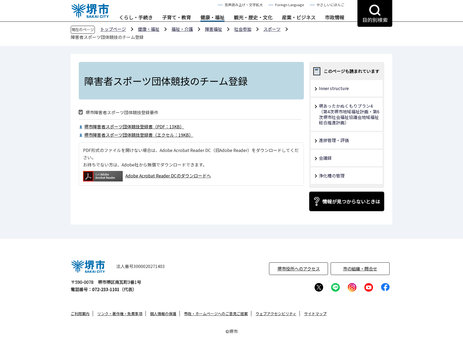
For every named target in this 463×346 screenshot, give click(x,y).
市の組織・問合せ (360, 268)
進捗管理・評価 (334, 140)
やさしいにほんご (330, 4)
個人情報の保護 (163, 313)
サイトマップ (315, 313)
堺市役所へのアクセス (298, 268)
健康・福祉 (212, 17)
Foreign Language (289, 4)
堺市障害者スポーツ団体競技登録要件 (121, 112)
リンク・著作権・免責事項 (119, 313)
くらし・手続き (136, 17)
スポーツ (272, 29)
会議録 (325, 158)
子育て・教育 (176, 17)
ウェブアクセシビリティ (276, 313)
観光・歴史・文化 (253, 17)
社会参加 (242, 29)
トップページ (113, 29)
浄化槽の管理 (332, 175)
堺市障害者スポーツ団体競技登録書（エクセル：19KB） (138, 135)
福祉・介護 (182, 29)
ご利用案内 (80, 313)
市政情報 (334, 17)
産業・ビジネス (299, 17)
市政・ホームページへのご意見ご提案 (216, 313)
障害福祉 (213, 29)
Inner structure (334, 88)
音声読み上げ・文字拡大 (244, 4)
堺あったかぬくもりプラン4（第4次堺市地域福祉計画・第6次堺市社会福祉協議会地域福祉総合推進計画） (349, 114)
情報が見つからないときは (351, 201)
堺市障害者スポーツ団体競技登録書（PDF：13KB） (134, 126)
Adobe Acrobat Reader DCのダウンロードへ (168, 175)
